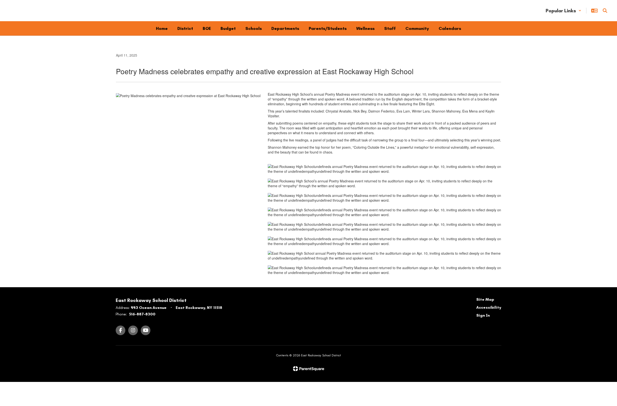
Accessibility (488, 307)
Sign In (483, 315)
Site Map (485, 299)
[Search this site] (605, 10)
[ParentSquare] (308, 368)
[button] (563, 10)
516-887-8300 (142, 314)
